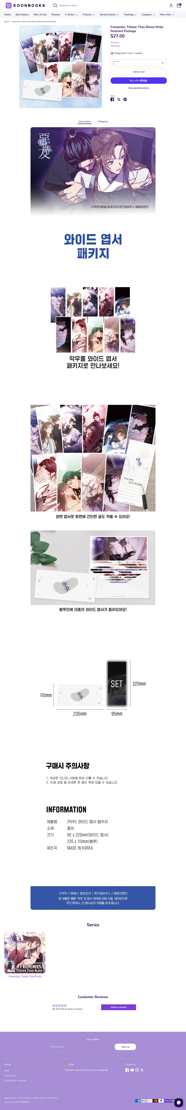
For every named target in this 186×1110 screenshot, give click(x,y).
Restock (56, 14)
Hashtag (129, 14)
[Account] (171, 5)
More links (166, 14)
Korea (117, 42)
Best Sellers (22, 14)
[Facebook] (127, 1070)
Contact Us (10, 1075)
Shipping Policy (10, 1098)
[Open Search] (55, 5)
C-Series (70, 14)
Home (7, 14)
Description (85, 121)
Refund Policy (52, 1098)
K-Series (87, 14)
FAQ (6, 1070)
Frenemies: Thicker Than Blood (25, 976)
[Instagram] (137, 1070)
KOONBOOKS (24, 1102)
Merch (117, 46)
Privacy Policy (39, 1098)
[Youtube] (132, 1070)
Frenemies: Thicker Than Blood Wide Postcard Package (34, 21)
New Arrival (40, 14)
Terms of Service (25, 1098)
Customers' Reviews (15, 1080)
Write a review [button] (118, 1007)
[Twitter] (142, 1070)
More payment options (138, 87)
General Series (108, 14)
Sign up (125, 1046)
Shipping (102, 121)
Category (147, 14)
